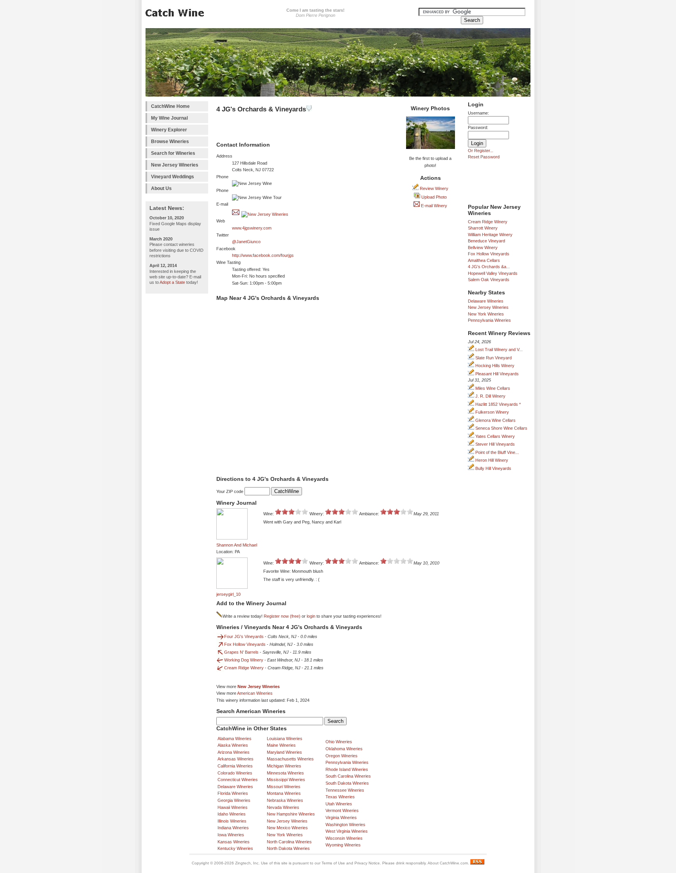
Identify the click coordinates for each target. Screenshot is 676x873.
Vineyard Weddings (172, 176)
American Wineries (255, 693)
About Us (161, 188)
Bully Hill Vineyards (492, 468)
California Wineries (235, 766)
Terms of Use (333, 863)
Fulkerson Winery (491, 412)
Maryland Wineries (284, 752)
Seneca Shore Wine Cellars (500, 428)
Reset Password (484, 156)
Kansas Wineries (234, 841)
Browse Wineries (170, 141)
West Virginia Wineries (346, 831)
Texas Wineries (340, 796)
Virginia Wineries (341, 817)
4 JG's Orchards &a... (489, 266)
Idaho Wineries (232, 814)
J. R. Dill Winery (489, 396)
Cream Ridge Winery (487, 221)
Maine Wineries (281, 745)
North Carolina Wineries (289, 841)
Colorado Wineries (235, 773)
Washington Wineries (345, 824)
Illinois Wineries (232, 821)
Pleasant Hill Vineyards (496, 373)
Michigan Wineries (284, 766)
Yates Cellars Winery (494, 436)
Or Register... (480, 150)
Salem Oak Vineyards (488, 279)
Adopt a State (172, 282)
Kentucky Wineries (235, 848)
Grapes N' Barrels (241, 652)
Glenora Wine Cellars (495, 420)
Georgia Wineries (234, 800)
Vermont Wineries (342, 810)
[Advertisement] (177, 415)
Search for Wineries (173, 153)
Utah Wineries (338, 803)
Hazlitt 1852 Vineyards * (497, 404)
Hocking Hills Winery (494, 365)
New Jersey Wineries (174, 165)
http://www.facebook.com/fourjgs (263, 255)
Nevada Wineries (283, 807)
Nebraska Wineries (285, 800)
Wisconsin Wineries (344, 838)
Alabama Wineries (235, 738)
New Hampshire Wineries (291, 814)
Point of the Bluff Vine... (496, 452)
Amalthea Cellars (484, 260)
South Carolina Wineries (348, 776)
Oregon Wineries (341, 755)
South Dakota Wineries (347, 783)
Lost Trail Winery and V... (498, 349)
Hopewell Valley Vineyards (493, 273)
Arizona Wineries (234, 752)
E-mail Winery (433, 205)
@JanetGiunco (246, 241)
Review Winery (433, 188)
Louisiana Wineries (284, 738)
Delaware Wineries (485, 301)
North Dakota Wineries (288, 848)
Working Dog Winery (243, 660)
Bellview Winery (483, 247)
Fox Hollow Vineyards (488, 253)
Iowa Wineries (231, 834)
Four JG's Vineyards (244, 636)
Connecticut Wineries (238, 779)
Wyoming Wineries (343, 845)
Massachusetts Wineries (290, 758)
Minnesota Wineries (285, 773)
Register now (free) (282, 616)
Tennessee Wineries (344, 790)
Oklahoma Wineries (344, 748)
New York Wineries (486, 314)
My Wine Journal (169, 118)
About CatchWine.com (448, 863)
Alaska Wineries (233, 745)
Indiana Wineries (233, 827)
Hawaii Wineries (233, 807)
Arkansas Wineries (236, 758)
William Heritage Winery (490, 234)
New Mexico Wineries (287, 827)
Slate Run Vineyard (493, 357)
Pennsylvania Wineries (489, 320)
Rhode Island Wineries (346, 769)
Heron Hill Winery (491, 460)
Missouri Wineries (283, 786)
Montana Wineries (284, 793)
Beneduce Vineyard (486, 240)
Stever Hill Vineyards (494, 444)
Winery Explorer (169, 130)
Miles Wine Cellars (492, 388)
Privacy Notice (367, 863)
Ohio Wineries (338, 741)
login (311, 616)
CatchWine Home (170, 106)
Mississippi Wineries (286, 779)
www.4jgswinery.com (251, 228)
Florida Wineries (233, 793)
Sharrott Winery (483, 228)
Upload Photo (433, 197)
